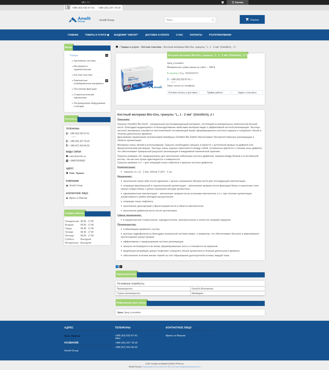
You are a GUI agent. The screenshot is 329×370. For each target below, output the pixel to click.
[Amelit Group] (79, 20)
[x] (120, 267)
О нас (179, 35)
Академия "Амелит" (126, 35)
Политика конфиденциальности (184, 367)
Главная (73, 35)
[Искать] (213, 20)
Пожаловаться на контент (155, 367)
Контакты (196, 35)
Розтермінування (220, 35)
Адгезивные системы (85, 60)
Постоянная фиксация (85, 89)
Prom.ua (180, 363)
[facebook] (117, 267)
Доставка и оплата (157, 35)
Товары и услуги (95, 35)
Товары (73, 55)
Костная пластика (151, 47)
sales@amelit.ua (77, 156)
